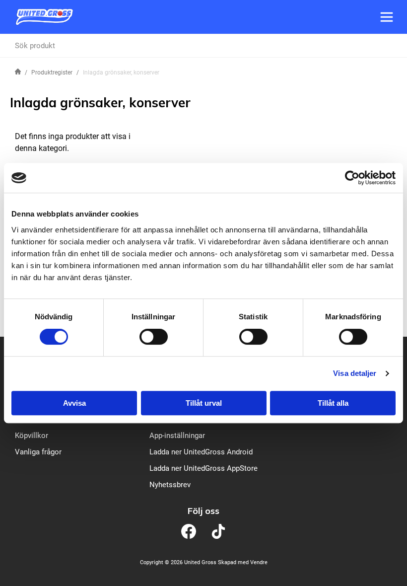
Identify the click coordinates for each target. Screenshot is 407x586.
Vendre (259, 562)
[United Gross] (44, 17)
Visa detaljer (354, 373)
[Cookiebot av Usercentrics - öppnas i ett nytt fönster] (352, 177)
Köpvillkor (31, 435)
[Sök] (387, 45)
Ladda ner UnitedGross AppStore (203, 468)
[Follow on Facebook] (189, 531)
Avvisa (74, 403)
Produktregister (51, 72)
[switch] (153, 337)
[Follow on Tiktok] (218, 531)
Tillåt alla (333, 403)
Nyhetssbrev (170, 484)
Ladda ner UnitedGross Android (201, 451)
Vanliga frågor (38, 451)
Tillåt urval (204, 403)
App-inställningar (177, 435)
